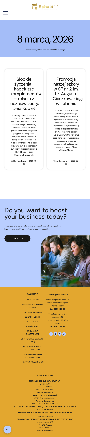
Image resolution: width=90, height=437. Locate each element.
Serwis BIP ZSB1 (32, 300)
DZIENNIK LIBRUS (32, 317)
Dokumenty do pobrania (32, 312)
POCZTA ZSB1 (32, 321)
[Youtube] (60, 334)
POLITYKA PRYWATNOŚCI (32, 362)
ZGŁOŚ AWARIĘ (32, 326)
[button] (17, 238)
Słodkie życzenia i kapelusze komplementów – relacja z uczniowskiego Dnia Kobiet (26, 93)
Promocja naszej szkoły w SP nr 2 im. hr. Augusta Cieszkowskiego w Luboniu (68, 91)
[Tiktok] (64, 334)
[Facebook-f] (51, 334)
